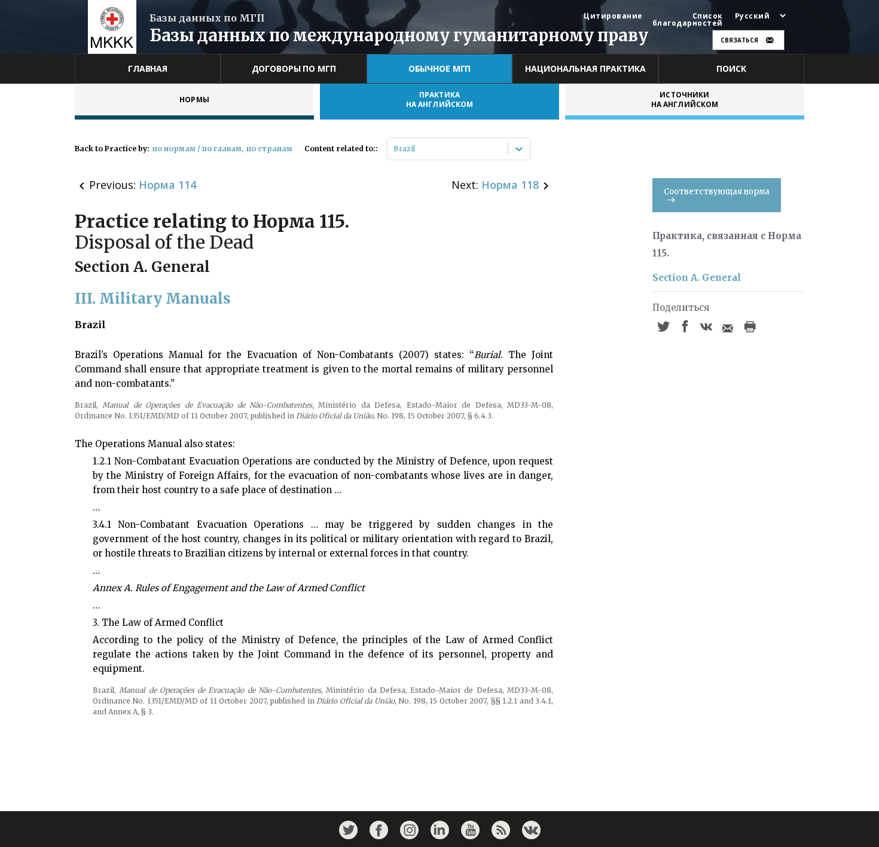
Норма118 (510, 185)
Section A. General (696, 277)
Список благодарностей (687, 20)
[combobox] (394, 148)
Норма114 (167, 185)
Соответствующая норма (717, 191)
